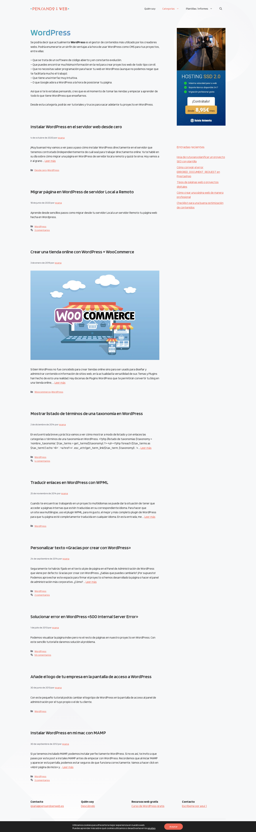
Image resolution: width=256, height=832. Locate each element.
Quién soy (149, 8)
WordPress (53, 170)
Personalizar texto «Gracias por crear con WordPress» (80, 547)
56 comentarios (42, 654)
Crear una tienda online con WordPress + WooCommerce (82, 251)
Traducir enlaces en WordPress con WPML (69, 482)
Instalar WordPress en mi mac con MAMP (68, 732)
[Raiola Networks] (201, 124)
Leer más (50, 161)
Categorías (168, 8)
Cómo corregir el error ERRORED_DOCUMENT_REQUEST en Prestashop (198, 172)
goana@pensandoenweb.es (47, 806)
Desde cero (40, 170)
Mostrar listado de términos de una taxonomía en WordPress (86, 413)
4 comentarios (42, 460)
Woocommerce (42, 391)
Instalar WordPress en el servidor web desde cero (76, 126)
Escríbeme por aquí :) (194, 806)
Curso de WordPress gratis (147, 806)
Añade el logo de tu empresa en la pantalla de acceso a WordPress (91, 676)
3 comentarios (42, 230)
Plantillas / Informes (197, 8)
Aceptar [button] (173, 826)
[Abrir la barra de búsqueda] (221, 8)
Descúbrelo (88, 806)
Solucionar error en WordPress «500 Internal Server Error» (84, 616)
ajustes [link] (151, 828)
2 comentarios (42, 594)
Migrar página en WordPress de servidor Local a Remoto (82, 191)
